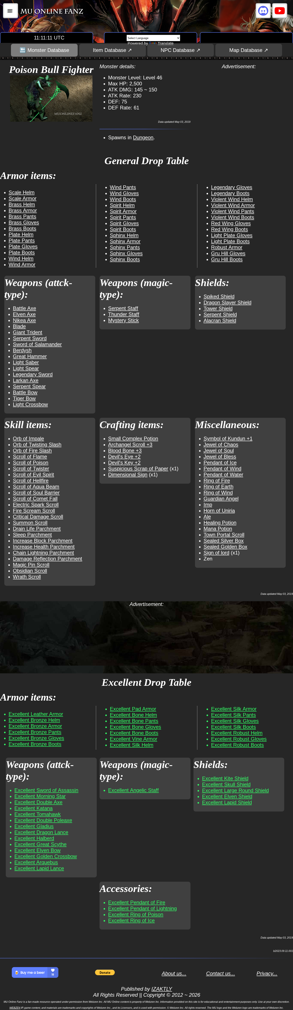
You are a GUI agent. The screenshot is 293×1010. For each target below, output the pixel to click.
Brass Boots (22, 228)
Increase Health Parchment (44, 547)
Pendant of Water (223, 474)
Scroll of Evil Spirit (33, 474)
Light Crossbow (30, 404)
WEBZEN (14, 1007)
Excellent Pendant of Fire (136, 902)
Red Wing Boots (229, 229)
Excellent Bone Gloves (135, 727)
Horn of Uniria (219, 510)
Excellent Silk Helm (131, 745)
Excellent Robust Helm (237, 733)
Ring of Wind (218, 492)
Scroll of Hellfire (30, 480)
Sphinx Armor (125, 241)
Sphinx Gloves (126, 253)
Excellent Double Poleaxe (43, 820)
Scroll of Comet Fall (35, 498)
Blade (19, 326)
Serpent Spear (29, 386)
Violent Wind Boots (232, 217)
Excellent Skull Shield (226, 784)
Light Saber (26, 362)
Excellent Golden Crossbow (45, 856)
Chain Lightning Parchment (43, 553)
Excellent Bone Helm (133, 715)
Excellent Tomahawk (37, 814)
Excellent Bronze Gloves (36, 738)
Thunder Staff (123, 314)
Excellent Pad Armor (133, 709)
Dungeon (143, 137)
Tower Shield (218, 308)
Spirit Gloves (124, 223)
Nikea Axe (24, 320)
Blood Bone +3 (125, 450)
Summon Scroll (30, 522)
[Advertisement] (238, 100)
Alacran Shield (220, 320)
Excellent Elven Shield (227, 796)
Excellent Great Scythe (40, 844)
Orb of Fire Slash (32, 450)
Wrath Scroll (27, 577)
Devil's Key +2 (124, 462)
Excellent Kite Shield (225, 778)
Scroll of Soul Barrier (36, 492)
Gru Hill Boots (227, 259)
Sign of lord (216, 553)
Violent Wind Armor (233, 205)
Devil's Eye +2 (124, 456)
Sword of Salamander (37, 344)
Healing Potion (220, 522)
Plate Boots (22, 252)
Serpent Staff (123, 308)
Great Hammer (30, 356)
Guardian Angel (221, 498)
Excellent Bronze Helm (34, 720)
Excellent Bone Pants (134, 721)
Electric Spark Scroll (36, 504)
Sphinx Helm (124, 235)
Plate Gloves (23, 246)
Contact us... (220, 973)
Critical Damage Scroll (38, 516)
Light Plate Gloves (231, 235)
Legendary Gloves (231, 187)
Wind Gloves (124, 193)
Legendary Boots (230, 193)
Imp (208, 504)
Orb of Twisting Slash (37, 444)
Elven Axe (24, 314)
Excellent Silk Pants (233, 715)
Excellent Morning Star (40, 796)
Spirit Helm (122, 205)
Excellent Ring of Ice (131, 920)
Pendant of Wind (222, 468)
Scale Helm (22, 192)
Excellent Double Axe (38, 802)
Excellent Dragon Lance (41, 832)
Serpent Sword (30, 338)
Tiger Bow (24, 398)
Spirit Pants (123, 217)
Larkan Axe (25, 380)
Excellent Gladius (34, 826)
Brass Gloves (24, 222)
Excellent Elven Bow (37, 850)
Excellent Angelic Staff (133, 790)
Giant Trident (27, 332)
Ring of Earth (218, 486)
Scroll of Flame (30, 456)
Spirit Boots (123, 229)
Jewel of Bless (220, 456)
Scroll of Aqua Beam (36, 486)
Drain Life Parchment (37, 528)
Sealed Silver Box (224, 541)
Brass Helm (22, 204)
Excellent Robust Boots (237, 745)
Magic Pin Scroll (31, 565)
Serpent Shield (220, 314)
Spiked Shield (219, 296)
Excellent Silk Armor (234, 709)
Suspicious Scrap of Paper (138, 468)
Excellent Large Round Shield (235, 790)
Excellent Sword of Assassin (46, 790)
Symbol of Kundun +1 (228, 438)
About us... (174, 973)
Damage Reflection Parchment (47, 559)
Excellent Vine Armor (133, 739)
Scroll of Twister (31, 468)
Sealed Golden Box (225, 547)
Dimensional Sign (127, 474)
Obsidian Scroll (30, 571)
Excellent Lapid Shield (227, 802)
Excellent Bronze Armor (35, 726)
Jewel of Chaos (221, 444)
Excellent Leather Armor (36, 714)
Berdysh (22, 350)
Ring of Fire (217, 480)
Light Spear (26, 368)
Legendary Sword (33, 374)
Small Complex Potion (133, 438)
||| (11, 11)
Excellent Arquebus (36, 862)
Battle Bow (25, 392)
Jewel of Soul (219, 450)
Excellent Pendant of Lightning (142, 908)
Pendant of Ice (220, 462)
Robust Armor (226, 247)
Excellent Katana (33, 808)
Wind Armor (22, 264)
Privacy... (267, 973)
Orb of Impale (28, 438)
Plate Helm (21, 234)
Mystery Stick (123, 320)
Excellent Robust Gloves (239, 739)
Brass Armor (23, 210)
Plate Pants (22, 240)
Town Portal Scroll (224, 535)
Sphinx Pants (125, 247)
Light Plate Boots (230, 241)
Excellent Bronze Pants (35, 732)
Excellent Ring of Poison (135, 914)
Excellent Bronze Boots (35, 744)
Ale (207, 516)
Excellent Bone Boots (134, 733)
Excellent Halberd (34, 838)
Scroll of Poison (30, 462)
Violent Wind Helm (232, 199)
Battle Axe (24, 308)
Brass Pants (22, 216)
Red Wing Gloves (231, 223)
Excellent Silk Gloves (235, 721)
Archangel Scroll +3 (130, 444)
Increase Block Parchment (42, 541)
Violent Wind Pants (232, 211)
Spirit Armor (123, 211)
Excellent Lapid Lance (39, 868)
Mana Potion (218, 528)
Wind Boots (123, 199)
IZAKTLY (161, 989)
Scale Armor (22, 198)
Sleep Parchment (32, 535)
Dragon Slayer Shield (227, 302)
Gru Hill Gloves (228, 253)
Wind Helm (21, 258)
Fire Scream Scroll (34, 510)
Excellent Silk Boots (233, 727)
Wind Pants (123, 187)
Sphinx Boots (125, 259)
